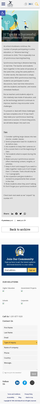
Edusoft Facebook (25, 382)
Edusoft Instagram (32, 382)
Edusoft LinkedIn (17, 382)
